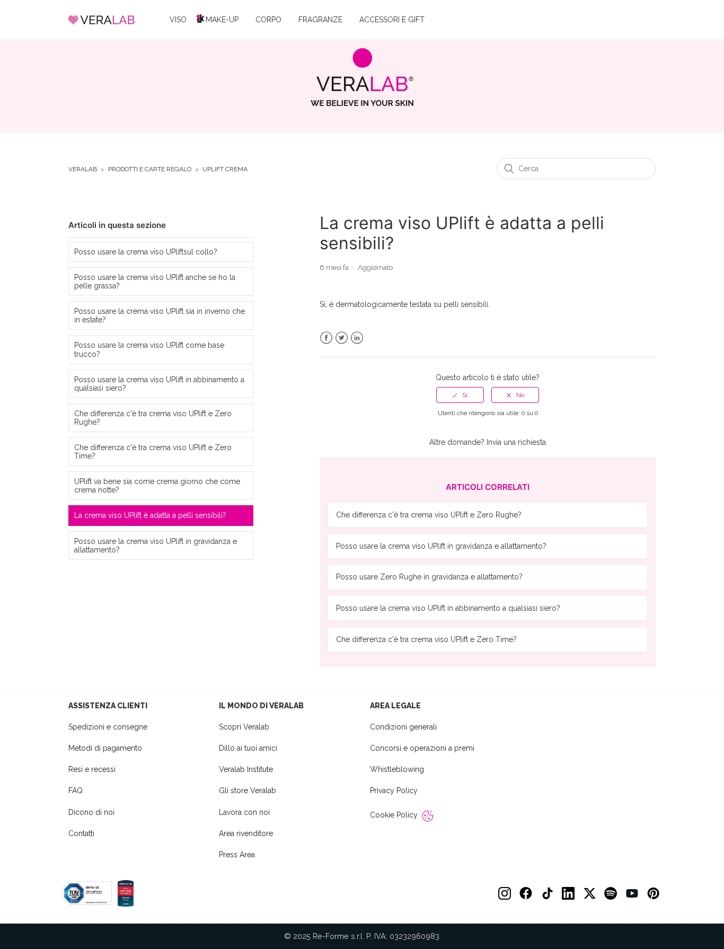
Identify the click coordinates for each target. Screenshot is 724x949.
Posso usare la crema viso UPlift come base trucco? (149, 349)
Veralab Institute (246, 769)
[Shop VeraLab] (362, 77)
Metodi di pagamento (105, 748)
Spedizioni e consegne (107, 727)
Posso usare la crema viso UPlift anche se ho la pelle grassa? (154, 281)
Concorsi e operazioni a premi (422, 748)
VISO (178, 19)
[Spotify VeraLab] (610, 893)
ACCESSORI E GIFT (392, 19)
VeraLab (82, 169)
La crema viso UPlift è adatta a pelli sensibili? (150, 515)
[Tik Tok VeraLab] (547, 893)
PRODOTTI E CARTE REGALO (149, 169)
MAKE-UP (222, 19)
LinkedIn (357, 338)
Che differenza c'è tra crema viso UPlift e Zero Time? (153, 451)
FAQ (75, 790)
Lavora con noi (244, 812)
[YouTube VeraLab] (631, 893)
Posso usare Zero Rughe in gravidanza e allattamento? (429, 577)
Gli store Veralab (247, 790)
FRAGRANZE (320, 19)
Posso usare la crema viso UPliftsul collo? (145, 252)
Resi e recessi (92, 769)
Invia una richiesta (516, 442)
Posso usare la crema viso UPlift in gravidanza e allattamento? (155, 545)
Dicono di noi (91, 812)
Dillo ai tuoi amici (248, 748)
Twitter (341, 338)
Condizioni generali (403, 727)
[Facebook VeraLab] (525, 893)
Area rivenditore (246, 833)
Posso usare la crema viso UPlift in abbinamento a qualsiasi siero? (159, 383)
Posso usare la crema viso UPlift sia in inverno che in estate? (159, 315)
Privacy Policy (394, 790)
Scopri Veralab (244, 727)
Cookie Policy (394, 815)
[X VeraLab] (589, 893)
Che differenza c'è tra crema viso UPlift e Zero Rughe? (153, 417)
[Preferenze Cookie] (428, 816)
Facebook (326, 338)
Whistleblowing (397, 769)
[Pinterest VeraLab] (653, 893)
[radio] (460, 395)
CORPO (268, 19)
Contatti (81, 833)
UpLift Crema (225, 169)
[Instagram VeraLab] (504, 893)
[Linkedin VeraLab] (568, 893)
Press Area (237, 854)
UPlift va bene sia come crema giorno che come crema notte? (157, 485)
